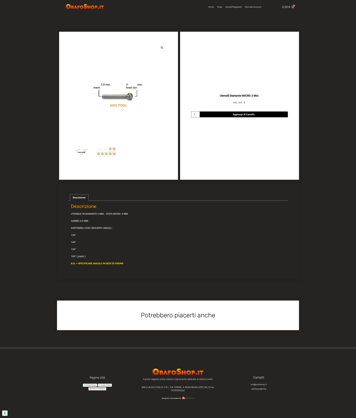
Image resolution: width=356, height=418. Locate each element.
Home (211, 7)
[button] (162, 47)
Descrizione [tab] (79, 197)
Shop (219, 7)
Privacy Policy (91, 385)
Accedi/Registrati (233, 7)
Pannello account (253, 7)
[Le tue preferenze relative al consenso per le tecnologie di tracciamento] (5, 413)
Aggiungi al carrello (244, 114)
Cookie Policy (106, 385)
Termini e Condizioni (97, 389)
